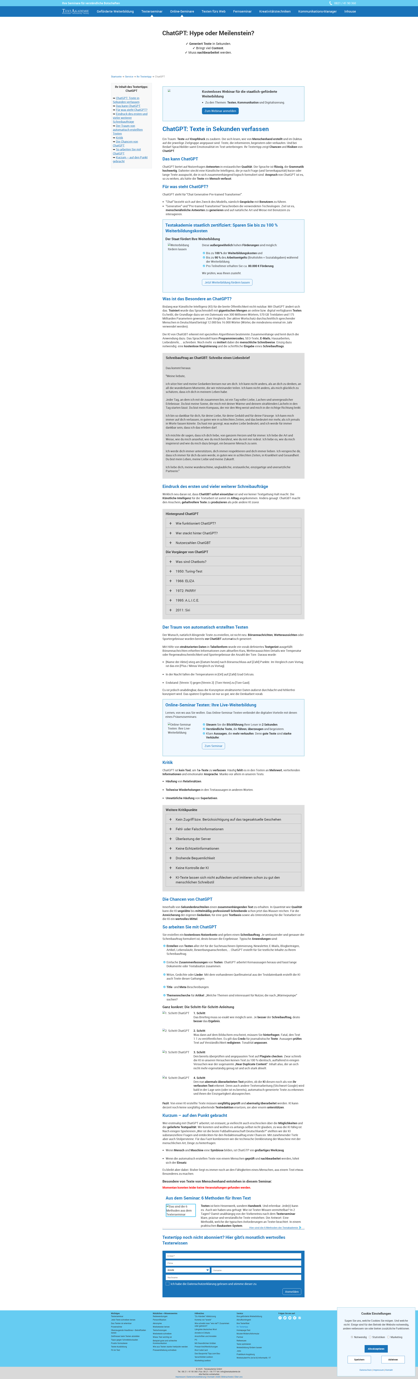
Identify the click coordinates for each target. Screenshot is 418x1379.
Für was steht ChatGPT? (131, 110)
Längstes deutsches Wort (206, 1329)
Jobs (239, 1350)
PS (196, 1339)
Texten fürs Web (213, 11)
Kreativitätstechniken (275, 11)
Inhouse (350, 11)
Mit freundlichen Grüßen (205, 1343)
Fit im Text (115, 1350)
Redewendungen (160, 1316)
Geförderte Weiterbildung (115, 11)
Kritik (119, 138)
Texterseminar (151, 11)
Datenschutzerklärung (196, 1376)
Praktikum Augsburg (246, 1354)
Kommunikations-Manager (317, 11)
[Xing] (294, 1317)
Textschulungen (160, 1330)
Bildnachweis (227, 1376)
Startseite (116, 76)
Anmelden (292, 1292)
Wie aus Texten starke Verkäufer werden (170, 1346)
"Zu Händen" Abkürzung (205, 1316)
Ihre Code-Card (201, 1350)
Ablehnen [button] (393, 1359)
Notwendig (360, 1337)
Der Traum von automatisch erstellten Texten (128, 130)
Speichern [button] (359, 1359)
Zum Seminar (213, 746)
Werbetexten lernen (161, 1326)
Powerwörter (116, 1326)
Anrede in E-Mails (202, 1332)
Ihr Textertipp (144, 76)
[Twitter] (285, 1317)
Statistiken (378, 1337)
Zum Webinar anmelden (220, 111)
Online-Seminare (182, 11)
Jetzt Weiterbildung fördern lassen (227, 282)
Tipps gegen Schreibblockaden (124, 1339)
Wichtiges (115, 1313)
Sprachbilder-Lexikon (204, 1357)
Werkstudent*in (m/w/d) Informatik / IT (254, 1357)
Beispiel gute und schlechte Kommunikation (165, 1341)
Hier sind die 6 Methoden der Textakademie (273, 1227)
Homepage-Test (243, 1330)
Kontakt (211, 1376)
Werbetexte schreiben (162, 1333)
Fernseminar (242, 11)
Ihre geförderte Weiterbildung (249, 1316)
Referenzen (241, 1340)
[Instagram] (299, 1317)
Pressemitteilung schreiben (165, 1350)
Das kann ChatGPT (128, 106)
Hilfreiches (199, 1313)
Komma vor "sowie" (203, 1319)
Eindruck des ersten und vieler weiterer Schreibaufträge (130, 118)
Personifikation (159, 1319)
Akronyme (157, 1323)
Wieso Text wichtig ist (162, 1337)
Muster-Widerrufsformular (248, 1333)
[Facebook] (280, 1317)
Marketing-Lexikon (203, 1360)
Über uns (238, 1376)
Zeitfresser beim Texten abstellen (125, 1336)
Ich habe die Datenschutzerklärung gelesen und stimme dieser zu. (214, 1284)
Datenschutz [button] (366, 1369)
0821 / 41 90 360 (345, 3)
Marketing (396, 1337)
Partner (240, 1337)
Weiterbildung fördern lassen (249, 1347)
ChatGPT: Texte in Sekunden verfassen (126, 100)
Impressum (180, 1376)
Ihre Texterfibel (243, 1323)
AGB (218, 1376)
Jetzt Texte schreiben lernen (123, 1319)
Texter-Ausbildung (119, 1346)
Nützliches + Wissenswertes (165, 1313)
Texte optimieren (244, 1344)
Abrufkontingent (244, 1319)
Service (129, 76)
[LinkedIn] (289, 1317)
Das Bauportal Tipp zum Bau (207, 1353)
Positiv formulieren (119, 1343)
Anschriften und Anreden (206, 1336)
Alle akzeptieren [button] (376, 1348)
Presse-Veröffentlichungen (206, 1346)
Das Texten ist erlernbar (121, 1323)
